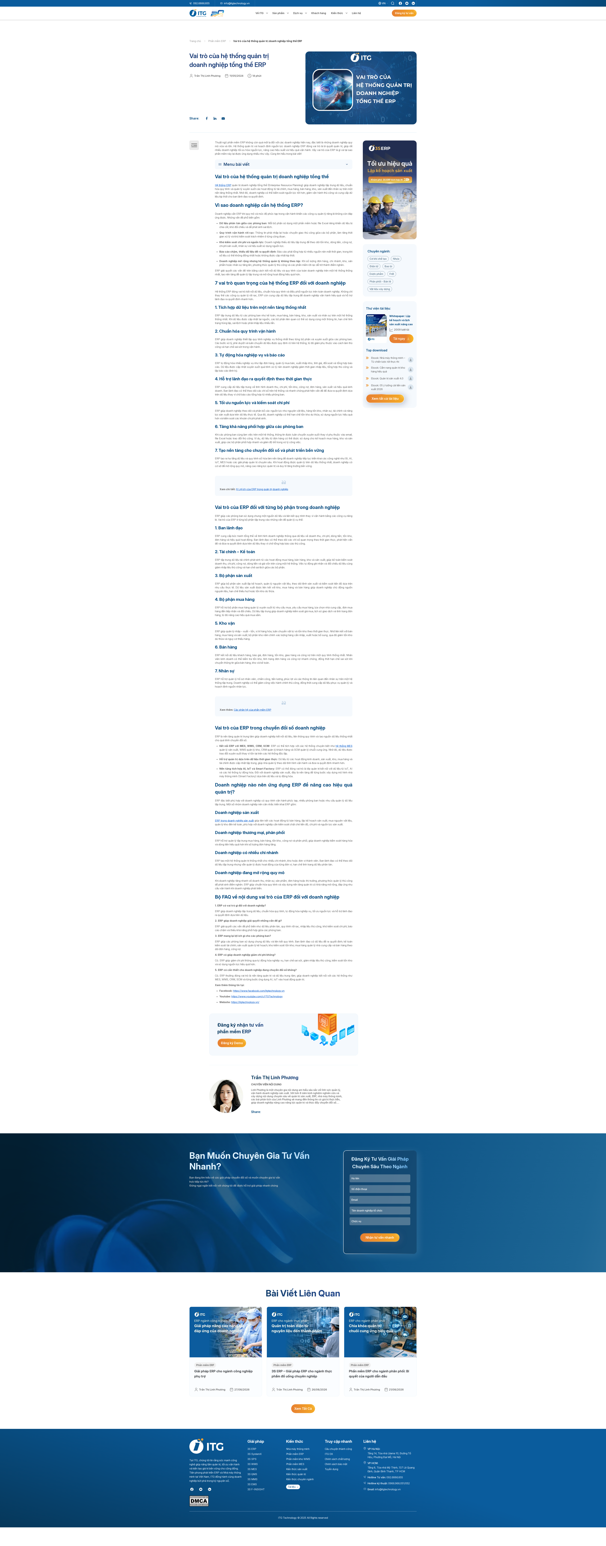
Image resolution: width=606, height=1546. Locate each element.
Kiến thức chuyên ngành (300, 1479)
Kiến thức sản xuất (296, 1469)
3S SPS (252, 1459)
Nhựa (396, 258)
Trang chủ (195, 41)
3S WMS (252, 1464)
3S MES (252, 1469)
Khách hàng (318, 13)
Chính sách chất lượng (337, 1459)
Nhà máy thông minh (297, 1448)
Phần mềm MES (295, 1464)
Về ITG (259, 13)
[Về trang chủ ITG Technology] (206, 1446)
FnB (391, 273)
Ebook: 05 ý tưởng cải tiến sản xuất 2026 (388, 387)
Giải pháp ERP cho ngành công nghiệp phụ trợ (223, 1373)
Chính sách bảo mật (336, 1464)
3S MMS (252, 1479)
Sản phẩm (278, 13)
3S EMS (252, 1484)
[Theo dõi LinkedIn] (413, 3)
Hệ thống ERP (223, 185)
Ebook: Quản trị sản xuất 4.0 (387, 378)
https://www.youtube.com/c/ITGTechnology (257, 996)
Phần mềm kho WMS (298, 1459)
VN (384, 3)
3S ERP (251, 1448)
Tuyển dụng (331, 1469)
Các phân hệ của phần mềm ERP (252, 709)
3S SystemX (254, 1454)
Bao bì (388, 266)
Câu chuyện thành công (338, 1448)
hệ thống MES (344, 746)
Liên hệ (356, 13)
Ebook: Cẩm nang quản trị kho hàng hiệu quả (388, 369)
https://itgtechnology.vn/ (245, 1002)
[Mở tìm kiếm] (392, 3)
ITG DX (329, 1454)
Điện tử (374, 266)
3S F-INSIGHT (256, 1489)
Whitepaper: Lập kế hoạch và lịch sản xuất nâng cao (401, 320)
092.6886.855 (201, 3)
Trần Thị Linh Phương (207, 75)
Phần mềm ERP (217, 41)
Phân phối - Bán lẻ (380, 281)
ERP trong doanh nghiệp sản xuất (234, 820)
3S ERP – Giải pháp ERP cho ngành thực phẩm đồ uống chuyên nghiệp (302, 1373)
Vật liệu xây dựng (380, 289)
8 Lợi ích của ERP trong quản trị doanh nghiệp (262, 489)
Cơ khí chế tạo (378, 258)
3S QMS (252, 1474)
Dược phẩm (376, 273)
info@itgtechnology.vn (237, 3)
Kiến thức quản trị (296, 1474)
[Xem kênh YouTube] (407, 3)
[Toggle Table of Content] (284, 164)
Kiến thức (337, 13)
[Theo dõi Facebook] (400, 3)
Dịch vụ (298, 13)
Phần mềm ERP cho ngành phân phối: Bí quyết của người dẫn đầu (379, 1373)
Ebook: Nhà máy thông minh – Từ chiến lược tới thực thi (388, 359)
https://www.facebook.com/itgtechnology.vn (259, 990)
